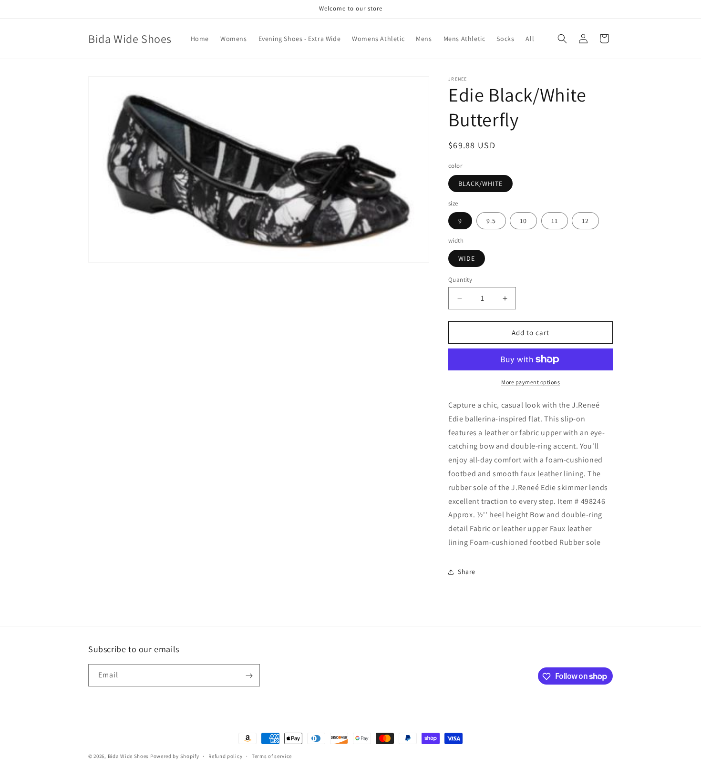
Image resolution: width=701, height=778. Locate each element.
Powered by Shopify (174, 756)
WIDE (466, 258)
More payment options (530, 382)
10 (523, 220)
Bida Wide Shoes (128, 756)
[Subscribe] (248, 676)
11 (554, 220)
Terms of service (272, 755)
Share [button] (466, 571)
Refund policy (225, 755)
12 (585, 220)
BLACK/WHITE (480, 183)
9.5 (491, 220)
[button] (562, 38)
